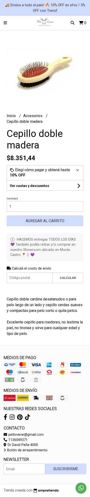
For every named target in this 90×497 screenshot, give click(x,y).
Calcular (68, 278)
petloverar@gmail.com (25, 435)
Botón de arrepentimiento (27, 450)
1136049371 (17, 440)
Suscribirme (65, 469)
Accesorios (33, 115)
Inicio (12, 115)
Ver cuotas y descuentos (29, 186)
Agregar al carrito (45, 221)
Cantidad (12, 198)
